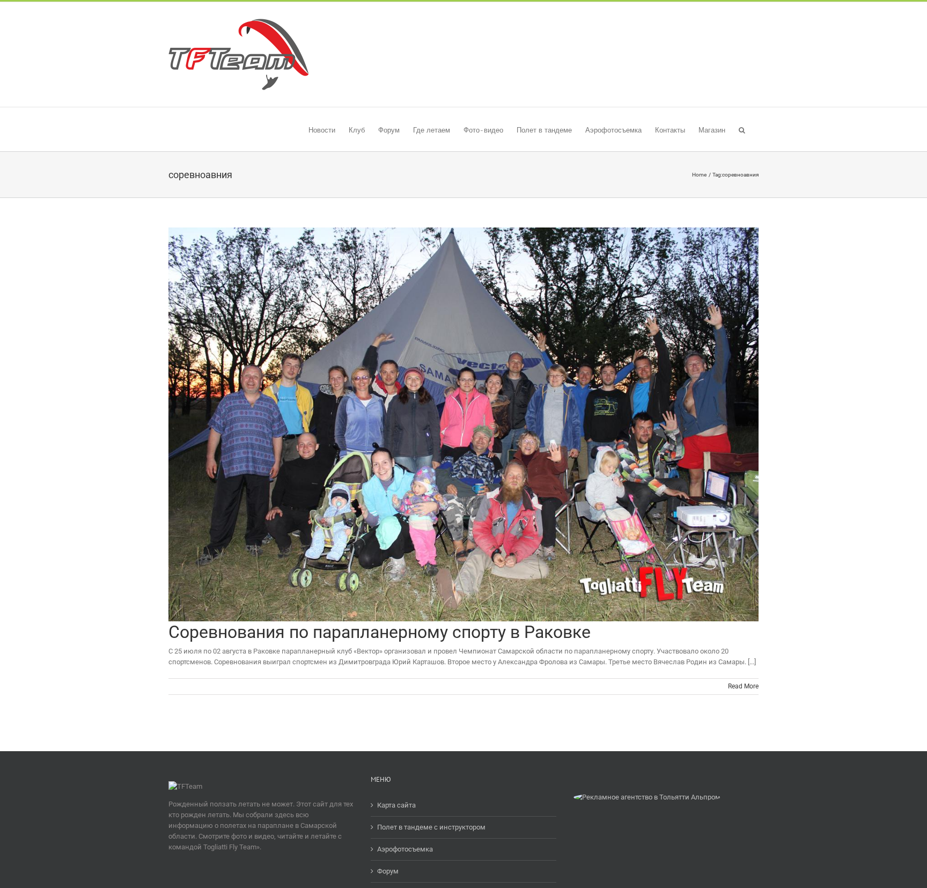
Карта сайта (396, 805)
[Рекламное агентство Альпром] (646, 797)
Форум (388, 871)
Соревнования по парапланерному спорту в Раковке (379, 632)
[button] (742, 129)
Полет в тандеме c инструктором (431, 827)
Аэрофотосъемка (405, 849)
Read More (743, 686)
